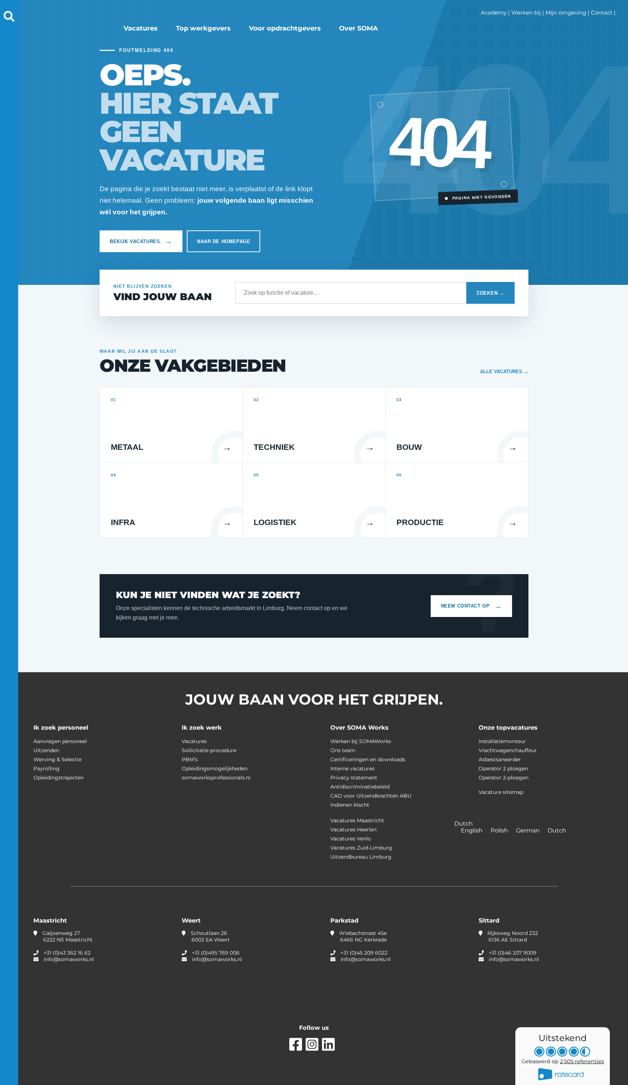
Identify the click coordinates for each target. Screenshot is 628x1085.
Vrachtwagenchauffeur (508, 750)
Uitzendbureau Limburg (360, 857)
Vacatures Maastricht (357, 820)
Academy (494, 12)
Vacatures (141, 28)
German (528, 830)
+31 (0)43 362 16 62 (67, 952)
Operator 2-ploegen (503, 777)
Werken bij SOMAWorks (360, 741)
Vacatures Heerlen (353, 829)
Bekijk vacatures (141, 241)
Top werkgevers (203, 28)
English (472, 830)
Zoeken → (490, 293)
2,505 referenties (582, 1061)
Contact (601, 12)
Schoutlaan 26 (209, 936)
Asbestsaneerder (500, 759)
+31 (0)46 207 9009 (512, 952)
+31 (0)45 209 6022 (364, 952)
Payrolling (46, 768)
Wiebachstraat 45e (362, 936)
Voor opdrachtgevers (285, 28)
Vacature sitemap (501, 792)
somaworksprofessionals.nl (216, 777)
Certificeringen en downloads (367, 759)
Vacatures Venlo (350, 838)
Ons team (342, 750)
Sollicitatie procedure (209, 750)
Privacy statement (353, 777)
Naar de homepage (223, 241)
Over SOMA (358, 28)
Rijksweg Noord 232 (512, 936)
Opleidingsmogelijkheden (214, 768)
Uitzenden (46, 750)
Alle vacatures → (504, 371)
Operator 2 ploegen (503, 768)
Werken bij (526, 12)
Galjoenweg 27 (67, 936)
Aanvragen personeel (60, 741)
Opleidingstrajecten (58, 777)
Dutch (557, 830)
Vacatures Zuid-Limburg (361, 847)
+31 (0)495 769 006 (215, 952)
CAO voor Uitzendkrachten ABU (370, 795)
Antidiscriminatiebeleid (360, 786)
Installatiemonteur (502, 741)
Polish (500, 830)
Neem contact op (471, 606)
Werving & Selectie (57, 759)
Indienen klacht (349, 805)
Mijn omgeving (566, 12)
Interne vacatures (352, 768)
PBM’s (190, 759)
